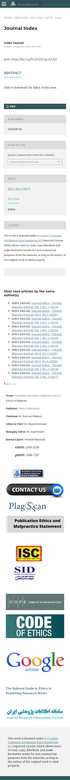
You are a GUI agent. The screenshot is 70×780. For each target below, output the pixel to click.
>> (14, 383)
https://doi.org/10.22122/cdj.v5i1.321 (34, 59)
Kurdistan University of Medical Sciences (37, 395)
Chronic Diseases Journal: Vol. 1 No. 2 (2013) (37, 336)
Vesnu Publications (29, 408)
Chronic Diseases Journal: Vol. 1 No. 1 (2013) (37, 305)
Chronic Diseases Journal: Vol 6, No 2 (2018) (37, 313)
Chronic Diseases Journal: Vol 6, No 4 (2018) (37, 359)
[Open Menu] (4, 4)
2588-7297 (32, 455)
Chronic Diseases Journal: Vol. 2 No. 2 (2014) (37, 367)
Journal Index (40, 303)
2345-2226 (32, 447)
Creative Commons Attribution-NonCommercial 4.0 (33, 742)
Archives (21, 17)
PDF (12, 106)
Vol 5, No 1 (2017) (41, 17)
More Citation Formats (24, 161)
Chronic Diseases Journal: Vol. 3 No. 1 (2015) (37, 320)
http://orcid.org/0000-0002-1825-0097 (22, 46)
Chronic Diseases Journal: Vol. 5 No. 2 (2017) (37, 375)
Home (8, 17)
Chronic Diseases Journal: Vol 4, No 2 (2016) (37, 351)
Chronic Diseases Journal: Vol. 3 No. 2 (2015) (37, 328)
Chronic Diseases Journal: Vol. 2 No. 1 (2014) (37, 344)
